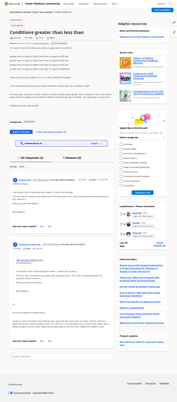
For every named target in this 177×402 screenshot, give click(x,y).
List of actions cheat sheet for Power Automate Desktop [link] (140, 315)
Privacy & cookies (134, 383)
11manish (137, 233)
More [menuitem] (114, 3)
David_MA (137, 213)
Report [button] (51, 38)
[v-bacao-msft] (15, 180)
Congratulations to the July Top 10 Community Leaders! (148, 92)
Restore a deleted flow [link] (132, 307)
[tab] (30, 159)
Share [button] (41, 38)
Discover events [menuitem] (100, 3)
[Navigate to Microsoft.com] (12, 3)
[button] (161, 4)
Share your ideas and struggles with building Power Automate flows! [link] (139, 279)
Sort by (13, 166)
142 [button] (145, 233)
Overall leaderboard (159, 244)
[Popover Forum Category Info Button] (161, 133)
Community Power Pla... (42, 43)
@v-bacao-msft (26, 260)
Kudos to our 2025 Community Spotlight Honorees (145, 76)
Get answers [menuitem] (84, 3)
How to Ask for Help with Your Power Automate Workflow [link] (140, 294)
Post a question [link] (162, 10)
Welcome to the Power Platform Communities (142, 36)
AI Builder (128, 144)
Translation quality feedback (136, 176)
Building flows (29, 121)
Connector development (134, 153)
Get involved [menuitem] (68, 3)
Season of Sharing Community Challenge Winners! (145, 60)
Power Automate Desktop (135, 163)
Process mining (130, 172)
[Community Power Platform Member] (15, 244)
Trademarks (164, 383)
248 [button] (145, 213)
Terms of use (150, 383)
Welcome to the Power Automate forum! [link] (142, 322)
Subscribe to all (142, 192)
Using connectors (131, 181)
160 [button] (144, 223)
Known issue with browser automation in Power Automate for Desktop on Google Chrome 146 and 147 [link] (141, 268)
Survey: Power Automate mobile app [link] (140, 286)
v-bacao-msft (25, 180)
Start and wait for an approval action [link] (140, 301)
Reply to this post (21, 131)
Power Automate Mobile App (136, 167)
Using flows (128, 185)
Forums (35, 12)
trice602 (136, 223)
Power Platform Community (42, 3)
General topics (130, 158)
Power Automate (46, 12)
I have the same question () (51, 131)
